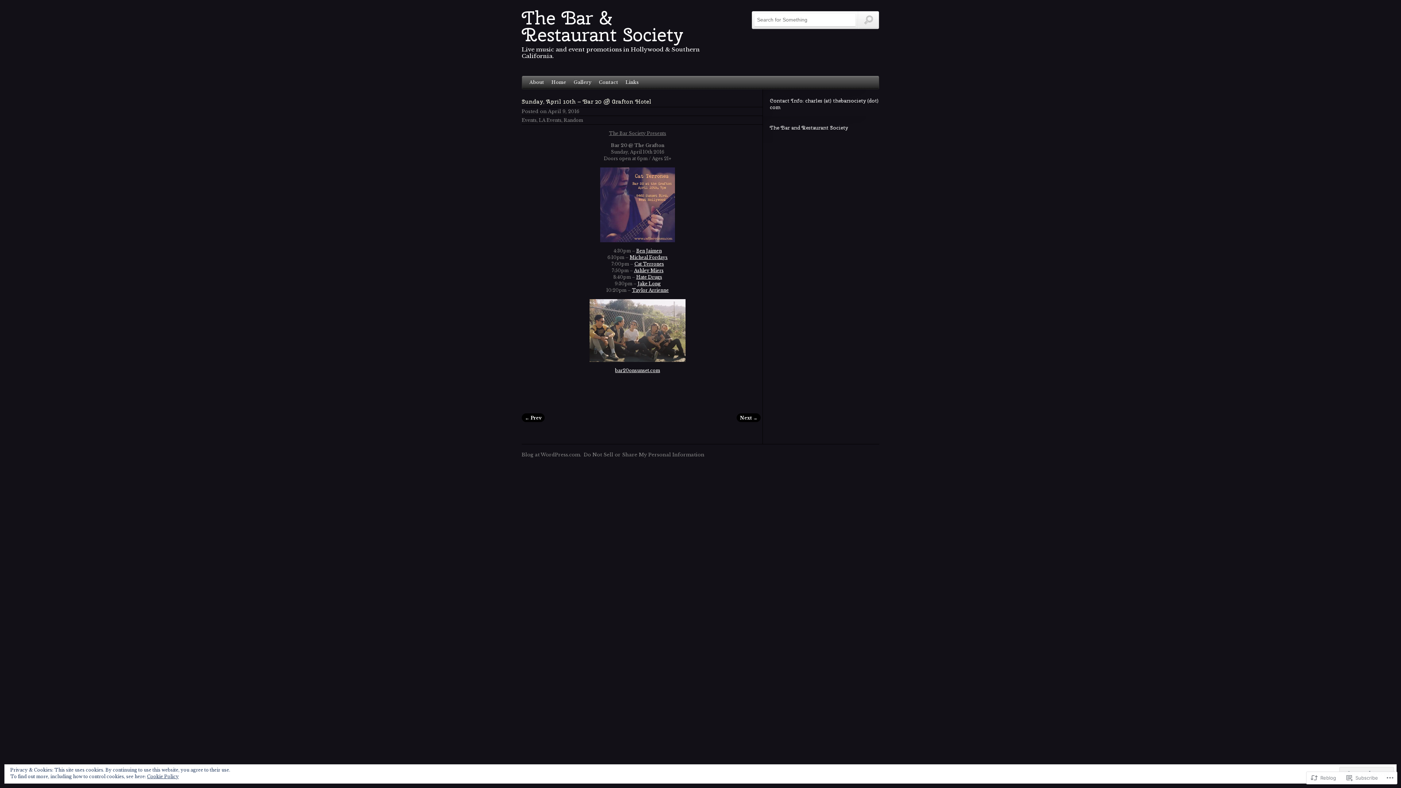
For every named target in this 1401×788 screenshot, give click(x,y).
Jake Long (649, 283)
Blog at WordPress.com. (551, 455)
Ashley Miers (649, 270)
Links (631, 82)
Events (529, 120)
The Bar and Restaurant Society (809, 127)
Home (558, 82)
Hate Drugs (649, 277)
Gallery (582, 82)
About (536, 82)
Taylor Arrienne (650, 290)
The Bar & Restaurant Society (602, 26)
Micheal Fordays (649, 257)
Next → (748, 418)
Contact (608, 82)
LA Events (550, 120)
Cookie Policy (163, 776)
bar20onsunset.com (637, 370)
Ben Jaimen (649, 251)
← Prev (533, 418)
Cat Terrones (649, 264)
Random (573, 120)
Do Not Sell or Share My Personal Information (644, 455)
